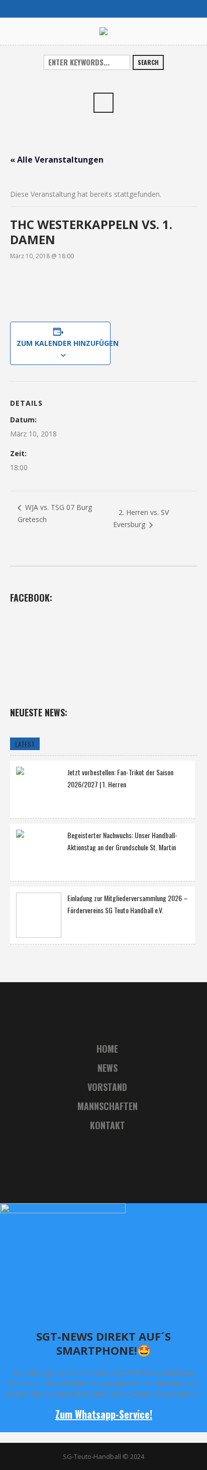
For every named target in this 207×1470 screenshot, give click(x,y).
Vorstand (107, 1086)
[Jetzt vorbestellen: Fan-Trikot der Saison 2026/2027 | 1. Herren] (38, 788)
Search (148, 62)
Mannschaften (107, 1106)
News (107, 1067)
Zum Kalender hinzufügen (60, 343)
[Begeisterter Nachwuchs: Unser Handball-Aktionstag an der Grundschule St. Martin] (38, 851)
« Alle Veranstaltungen (57, 159)
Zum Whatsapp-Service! (103, 1414)
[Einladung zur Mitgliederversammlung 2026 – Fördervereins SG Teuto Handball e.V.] (38, 915)
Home (107, 1048)
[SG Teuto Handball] (103, 31)
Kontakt (107, 1125)
